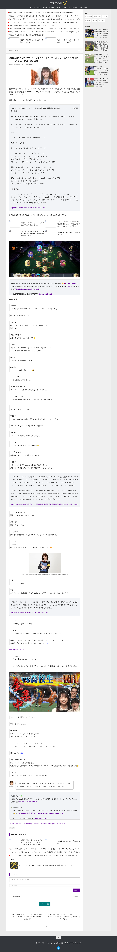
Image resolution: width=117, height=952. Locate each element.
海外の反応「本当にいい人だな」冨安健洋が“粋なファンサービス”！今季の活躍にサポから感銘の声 (27, 917)
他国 (85, 7)
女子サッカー (66, 7)
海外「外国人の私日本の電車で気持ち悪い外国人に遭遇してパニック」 (32, 25)
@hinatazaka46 (70, 283)
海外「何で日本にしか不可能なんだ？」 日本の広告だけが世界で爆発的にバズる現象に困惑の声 (41, 13)
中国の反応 (88, 16)
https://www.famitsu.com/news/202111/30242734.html (28, 208)
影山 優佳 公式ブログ (16, 650)
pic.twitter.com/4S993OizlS (55, 813)
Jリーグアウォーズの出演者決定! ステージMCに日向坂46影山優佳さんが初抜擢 (37, 824)
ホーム (45, 926)
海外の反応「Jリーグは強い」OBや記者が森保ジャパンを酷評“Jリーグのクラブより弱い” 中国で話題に (62, 917)
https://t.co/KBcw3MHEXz (28, 802)
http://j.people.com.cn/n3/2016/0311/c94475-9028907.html (29, 612)
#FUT (68, 286)
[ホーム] (58, 3)
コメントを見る (44, 904)
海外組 (58, 7)
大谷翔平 (101, 20)
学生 (81, 7)
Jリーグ (45, 7)
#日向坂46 (22, 813)
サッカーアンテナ (35, 7)
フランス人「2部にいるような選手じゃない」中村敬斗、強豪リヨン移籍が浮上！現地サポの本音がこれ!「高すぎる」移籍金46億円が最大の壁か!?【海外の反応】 (62, 22)
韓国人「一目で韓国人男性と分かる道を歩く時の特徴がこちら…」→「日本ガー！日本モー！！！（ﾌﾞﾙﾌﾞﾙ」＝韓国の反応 (49, 16)
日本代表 (51, 7)
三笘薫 (105, 16)
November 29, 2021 (45, 294)
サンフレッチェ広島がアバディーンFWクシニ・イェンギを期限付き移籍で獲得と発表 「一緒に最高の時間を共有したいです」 (45, 852)
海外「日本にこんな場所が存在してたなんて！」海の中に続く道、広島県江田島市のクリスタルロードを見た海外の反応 (48, 19)
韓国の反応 (97, 16)
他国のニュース (14, 50)
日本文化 (75, 7)
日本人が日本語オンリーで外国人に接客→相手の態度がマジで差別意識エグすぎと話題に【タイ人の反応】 (44, 28)
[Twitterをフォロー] (58, 949)
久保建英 (87, 20)
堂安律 (95, 20)
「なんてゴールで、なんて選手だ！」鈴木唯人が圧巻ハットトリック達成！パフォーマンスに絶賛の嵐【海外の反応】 (45, 855)
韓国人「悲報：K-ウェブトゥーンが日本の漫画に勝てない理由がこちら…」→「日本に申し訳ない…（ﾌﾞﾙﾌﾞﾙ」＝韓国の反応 (50, 32)
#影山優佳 (30, 813)
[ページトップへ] (58, 937)
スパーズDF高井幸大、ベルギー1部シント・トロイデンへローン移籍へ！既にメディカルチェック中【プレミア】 (45, 849)
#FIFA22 (17, 289)
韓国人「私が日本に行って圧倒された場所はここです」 (27, 35)
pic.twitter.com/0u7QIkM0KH (30, 289)
